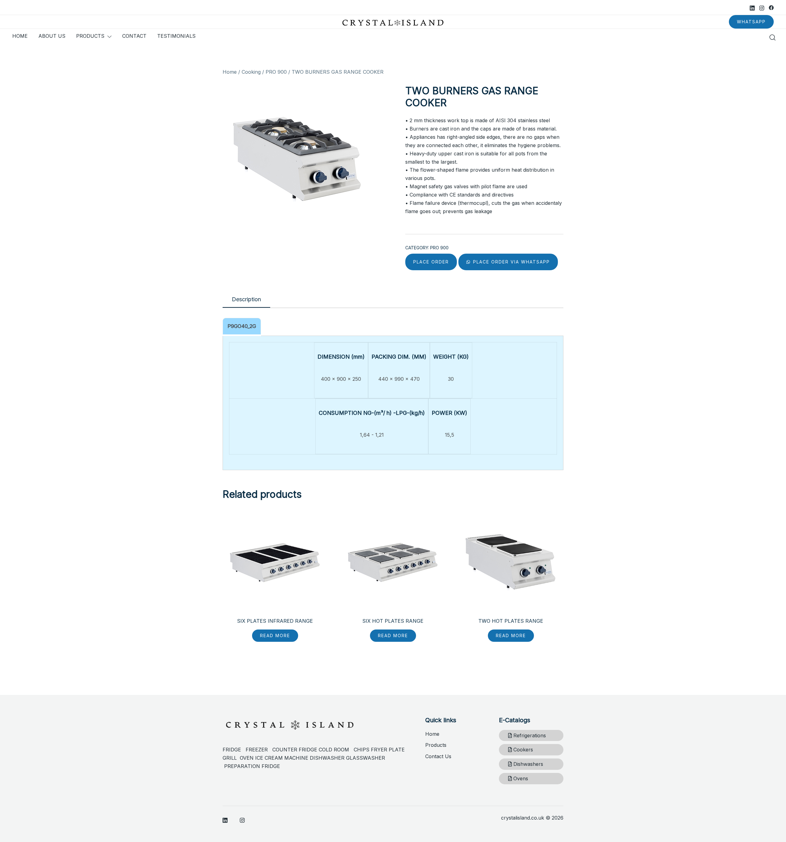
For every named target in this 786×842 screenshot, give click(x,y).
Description (246, 299)
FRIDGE (234, 749)
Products (435, 745)
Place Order (431, 261)
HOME (20, 36)
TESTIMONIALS (176, 36)
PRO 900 (276, 72)
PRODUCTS (90, 36)
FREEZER (257, 749)
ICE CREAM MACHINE (281, 758)
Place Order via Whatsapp (510, 261)
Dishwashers (527, 764)
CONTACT (134, 36)
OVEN (247, 758)
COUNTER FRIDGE (295, 749)
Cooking (251, 72)
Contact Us (438, 756)
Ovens (520, 778)
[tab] (246, 300)
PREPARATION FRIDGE (252, 766)
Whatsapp (751, 21)
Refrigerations (529, 735)
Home (230, 72)
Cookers (522, 749)
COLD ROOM (336, 749)
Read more (275, 635)
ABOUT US (51, 36)
